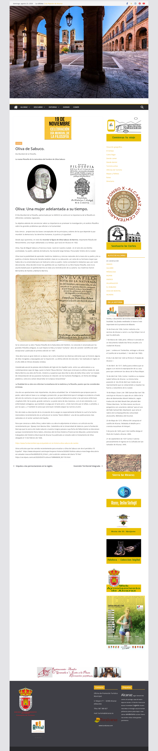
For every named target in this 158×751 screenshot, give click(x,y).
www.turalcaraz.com (106, 725)
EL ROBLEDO (111, 287)
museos (142, 705)
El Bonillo (135, 702)
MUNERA (109, 295)
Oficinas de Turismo (114, 170)
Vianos (143, 714)
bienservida (140, 695)
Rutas (108, 177)
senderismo (130, 714)
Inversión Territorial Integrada (87, 466)
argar (134, 695)
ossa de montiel (140, 708)
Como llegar (111, 154)
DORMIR (66, 107)
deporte (123, 702)
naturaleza (124, 708)
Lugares (136, 705)
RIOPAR (109, 275)
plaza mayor (136, 711)
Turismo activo (112, 166)
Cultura (18, 143)
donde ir (129, 702)
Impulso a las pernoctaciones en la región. (34, 466)
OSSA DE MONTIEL (113, 291)
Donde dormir (111, 162)
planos (130, 711)
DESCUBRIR (38, 107)
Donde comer (111, 158)
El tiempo (110, 151)
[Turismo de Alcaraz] (79, 7)
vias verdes (124, 717)
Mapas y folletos (112, 174)
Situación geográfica (114, 147)
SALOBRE (109, 268)
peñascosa (124, 711)
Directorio (110, 181)
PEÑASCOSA (111, 272)
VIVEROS (109, 279)
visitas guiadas (137, 717)
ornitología (131, 708)
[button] (29, 107)
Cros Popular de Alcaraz (53, 3)
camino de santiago (127, 699)
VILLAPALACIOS (112, 283)
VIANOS (109, 264)
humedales (129, 705)
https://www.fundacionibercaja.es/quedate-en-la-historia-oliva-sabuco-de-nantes (46, 443)
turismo (138, 714)
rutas (141, 711)
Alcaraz (126, 695)
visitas (130, 717)
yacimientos (124, 720)
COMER (76, 107)
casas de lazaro (137, 699)
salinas (123, 714)
